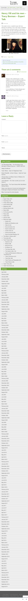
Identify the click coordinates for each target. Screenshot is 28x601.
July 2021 (4, 394)
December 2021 (5, 383)
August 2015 (5, 558)
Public (4, 215)
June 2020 (4, 424)
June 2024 (4, 316)
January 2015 (5, 575)
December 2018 (5, 466)
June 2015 (4, 563)
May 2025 (4, 290)
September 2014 (5, 584)
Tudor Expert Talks (14, 596)
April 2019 (4, 457)
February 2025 (5, 297)
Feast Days (6, 201)
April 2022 (4, 374)
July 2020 (4, 422)
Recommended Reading (11, 234)
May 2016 (4, 538)
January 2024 (5, 327)
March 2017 (4, 515)
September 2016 (5, 528)
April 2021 (4, 401)
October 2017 (5, 498)
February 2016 (5, 545)
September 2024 (5, 309)
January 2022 (5, 380)
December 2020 (5, 411)
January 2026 (5, 276)
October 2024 (5, 306)
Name (5, 135)
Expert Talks (19, 7)
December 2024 (5, 302)
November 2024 (5, 304)
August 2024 (5, 311)
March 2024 (4, 323)
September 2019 (5, 445)
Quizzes (5, 217)
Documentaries (8, 227)
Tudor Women (8, 262)
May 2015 (4, 565)
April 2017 (4, 512)
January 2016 (5, 547)
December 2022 (5, 355)
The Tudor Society (11, 7)
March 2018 (4, 487)
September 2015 (5, 556)
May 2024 (4, 318)
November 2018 (5, 468)
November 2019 (5, 441)
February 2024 (5, 325)
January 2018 (5, 491)
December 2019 (5, 438)
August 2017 (5, 503)
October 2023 (5, 332)
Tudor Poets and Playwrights (12, 260)
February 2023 (5, 350)
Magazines (6, 206)
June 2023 (4, 341)
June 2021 (4, 397)
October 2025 (5, 281)
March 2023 (4, 348)
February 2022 (5, 378)
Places (5, 214)
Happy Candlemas (6, 168)
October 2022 (5, 360)
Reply (7, 92)
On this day (6, 212)
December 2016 (5, 521)
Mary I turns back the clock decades (10, 192)
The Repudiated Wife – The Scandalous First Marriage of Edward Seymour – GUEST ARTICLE (13, 165)
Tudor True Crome (7, 265)
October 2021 (5, 387)
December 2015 (5, 549)
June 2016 (4, 535)
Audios (7, 221)
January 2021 (5, 408)
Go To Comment (22, 71)
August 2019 (5, 447)
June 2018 (4, 480)
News (4, 210)
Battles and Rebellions (10, 223)
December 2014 (5, 577)
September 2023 (5, 334)
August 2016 (5, 531)
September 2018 (5, 473)
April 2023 (4, 346)
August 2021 (5, 392)
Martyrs (7, 243)
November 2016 (5, 524)
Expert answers (9, 228)
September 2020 (5, 417)
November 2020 (5, 413)
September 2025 (5, 283)
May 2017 (4, 510)
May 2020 (4, 427)
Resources (6, 219)
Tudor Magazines (14, 594)
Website (3, 147)
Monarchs (7, 245)
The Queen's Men (9, 251)
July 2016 (4, 533)
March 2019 (4, 459)
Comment (4, 119)
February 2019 (5, 461)
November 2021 (5, 385)
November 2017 (5, 496)
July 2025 (4, 288)
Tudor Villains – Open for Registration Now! (12, 170)
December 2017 (5, 494)
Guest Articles (6, 204)
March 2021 (4, 404)
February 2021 (5, 406)
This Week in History (8, 236)
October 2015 (5, 554)
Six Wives (7, 247)
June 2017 (4, 508)
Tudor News (6, 594)
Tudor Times (6, 264)
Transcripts (6, 238)
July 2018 (4, 478)
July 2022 (4, 367)
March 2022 (4, 376)
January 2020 (5, 436)
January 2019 (5, 464)
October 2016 (5, 526)
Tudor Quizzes (5, 596)
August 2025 (5, 286)
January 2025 (5, 300)
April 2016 (4, 540)
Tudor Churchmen (9, 256)
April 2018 (4, 484)
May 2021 (4, 399)
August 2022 (5, 364)
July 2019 (4, 450)
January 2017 (5, 519)
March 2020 (4, 431)
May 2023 (4, 343)
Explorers (7, 242)
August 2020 (5, 420)
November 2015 (5, 552)
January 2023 (5, 353)
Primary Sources (9, 232)
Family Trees (8, 230)
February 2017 (5, 517)
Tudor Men (7, 258)
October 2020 (5, 415)
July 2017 (4, 505)
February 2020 (5, 434)
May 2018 (4, 482)
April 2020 (4, 429)
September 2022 (5, 362)
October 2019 (5, 443)
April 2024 (4, 320)
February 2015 (5, 572)
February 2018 (5, 489)
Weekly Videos (22, 594)
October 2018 (5, 471)
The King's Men (9, 249)
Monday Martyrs (7, 208)
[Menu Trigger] (24, 3)
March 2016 (4, 542)
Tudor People (6, 240)
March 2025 (4, 295)
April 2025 (4, 293)
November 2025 (5, 279)
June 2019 (4, 452)
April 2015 (4, 568)
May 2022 (4, 371)
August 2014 (5, 586)
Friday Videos (6, 202)
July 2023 (4, 339)
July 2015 (4, 561)
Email (5, 141)
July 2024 (4, 313)
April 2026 (4, 272)
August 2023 (5, 337)
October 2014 (5, 582)
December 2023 (5, 330)
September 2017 (5, 501)
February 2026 (5, 274)
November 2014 (5, 579)
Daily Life (7, 225)
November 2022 (5, 357)
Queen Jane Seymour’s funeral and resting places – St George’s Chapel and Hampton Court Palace (14, 188)
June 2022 (4, 369)
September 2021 (5, 390)
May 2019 (4, 454)
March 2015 (4, 570)
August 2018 (5, 475)
